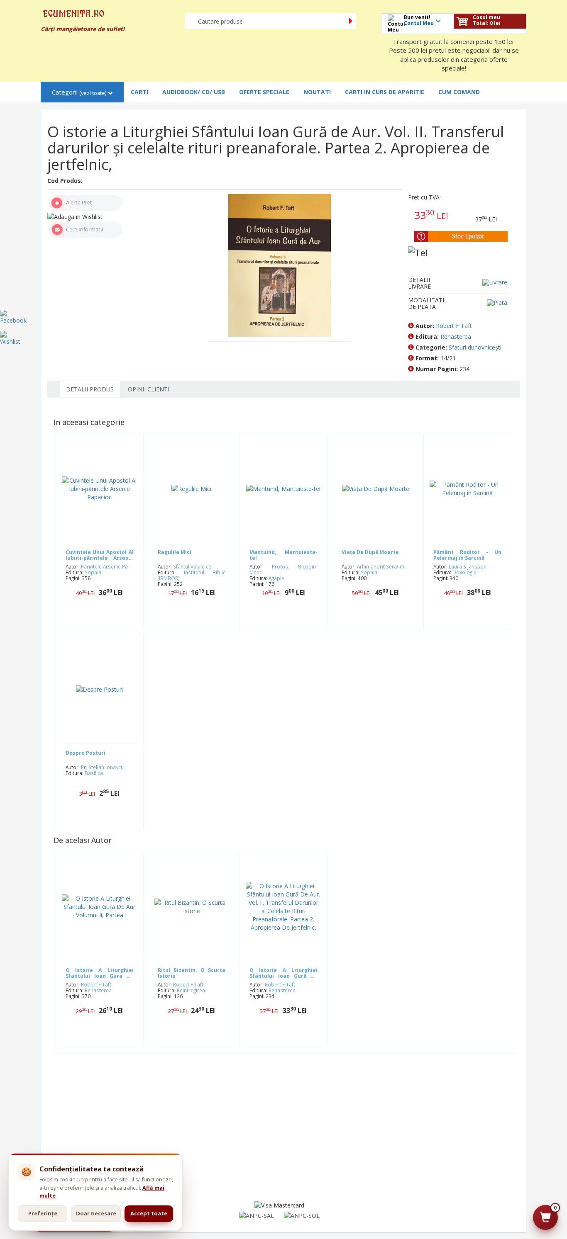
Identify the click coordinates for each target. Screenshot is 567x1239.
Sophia (93, 572)
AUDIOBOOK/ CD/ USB (193, 92)
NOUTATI (317, 92)
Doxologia (464, 572)
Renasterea (455, 336)
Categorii (79, 92)
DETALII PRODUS (90, 389)
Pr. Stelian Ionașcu (102, 767)
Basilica (94, 773)
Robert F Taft (454, 326)
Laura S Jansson (467, 566)
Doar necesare (96, 1213)
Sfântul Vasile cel (193, 566)
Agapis (276, 578)
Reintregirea (191, 990)
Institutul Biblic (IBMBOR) (192, 575)
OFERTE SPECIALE (264, 92)
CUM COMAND (459, 92)
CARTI (139, 92)
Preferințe (42, 1213)
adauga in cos (105, 618)
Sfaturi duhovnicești (475, 347)
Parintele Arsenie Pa (104, 566)
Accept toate (148, 1213)
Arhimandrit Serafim (380, 566)
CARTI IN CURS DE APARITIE (384, 92)
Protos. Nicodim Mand (283, 569)
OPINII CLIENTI (148, 389)
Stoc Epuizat (105, 819)
